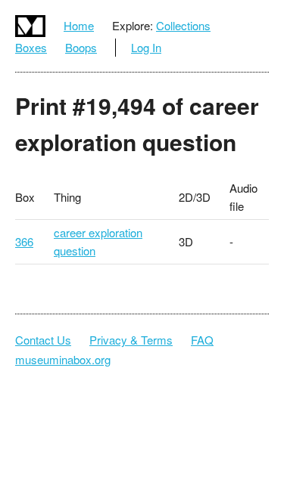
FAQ (202, 340)
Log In (146, 47)
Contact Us (43, 340)
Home (79, 25)
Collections (183, 25)
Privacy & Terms (131, 340)
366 (24, 241)
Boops (81, 47)
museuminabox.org (63, 359)
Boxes (31, 47)
